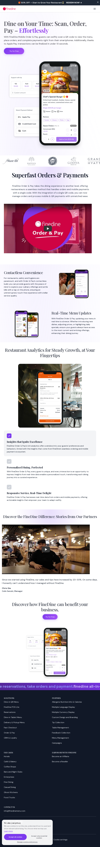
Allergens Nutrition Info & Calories (67, 702)
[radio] (50, 443)
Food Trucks (9, 797)
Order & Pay (9, 732)
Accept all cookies (15, 837)
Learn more (8, 831)
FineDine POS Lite (11, 707)
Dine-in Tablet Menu (13, 717)
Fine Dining (8, 782)
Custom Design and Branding (65, 717)
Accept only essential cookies (39, 837)
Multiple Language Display (63, 707)
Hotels (7, 756)
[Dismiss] (98, 2)
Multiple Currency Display (63, 712)
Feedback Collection (61, 732)
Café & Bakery (10, 761)
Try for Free (14, 51)
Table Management (60, 727)
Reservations (9, 712)
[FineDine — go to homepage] (9, 8)
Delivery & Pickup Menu (14, 722)
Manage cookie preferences (27, 842)
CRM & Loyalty (10, 738)
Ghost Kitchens (11, 792)
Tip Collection (58, 722)
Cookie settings (60, 839)
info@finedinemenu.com (14, 811)
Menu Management (60, 738)
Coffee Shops (10, 766)
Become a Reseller (60, 761)
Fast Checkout (10, 727)
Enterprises (9, 777)
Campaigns (57, 743)
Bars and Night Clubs (13, 772)
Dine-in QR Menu (11, 702)
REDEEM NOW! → (74, 2)
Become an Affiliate (60, 756)
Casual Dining (10, 787)
